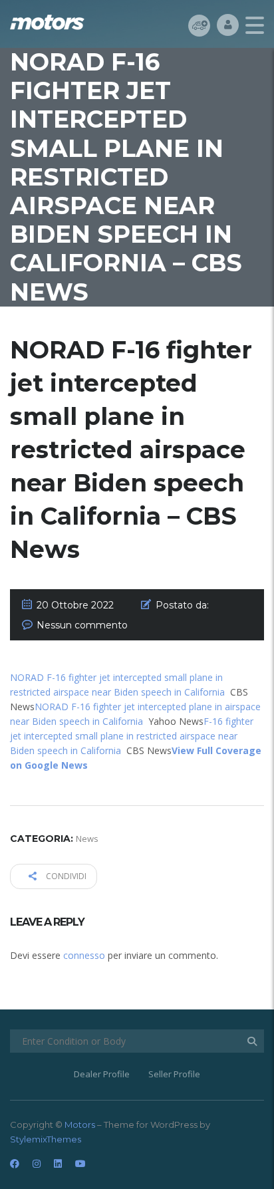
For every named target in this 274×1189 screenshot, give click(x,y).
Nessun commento (82, 625)
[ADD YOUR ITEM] (199, 25)
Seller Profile (174, 1074)
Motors (80, 1124)
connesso (84, 955)
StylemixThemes (45, 1139)
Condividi (65, 876)
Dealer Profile (102, 1074)
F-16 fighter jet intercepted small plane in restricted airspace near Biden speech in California (131, 736)
